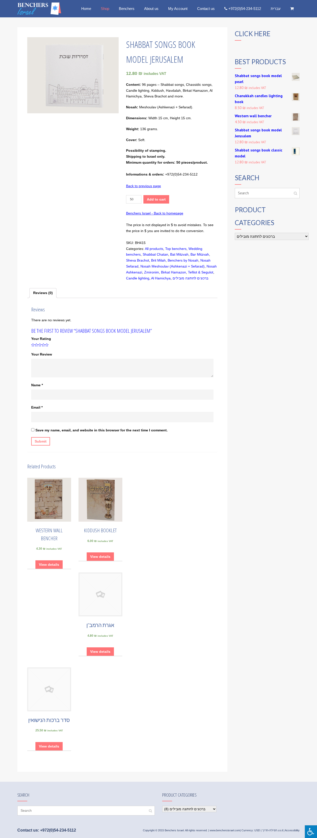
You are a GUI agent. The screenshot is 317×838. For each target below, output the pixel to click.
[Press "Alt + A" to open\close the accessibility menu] (311, 831)
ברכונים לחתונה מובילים (190, 278)
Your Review (41, 354)
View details (49, 565)
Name (37, 385)
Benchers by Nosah (183, 260)
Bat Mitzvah (179, 254)
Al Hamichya (161, 278)
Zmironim (151, 272)
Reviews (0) (43, 293)
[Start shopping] (292, 8)
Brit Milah (158, 260)
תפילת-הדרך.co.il (272, 830)
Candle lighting (137, 278)
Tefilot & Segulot (200, 272)
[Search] (295, 193)
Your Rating (41, 339)
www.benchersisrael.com (225, 830)
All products (154, 249)
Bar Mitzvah (199, 254)
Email (37, 407)
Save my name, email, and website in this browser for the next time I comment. (101, 430)
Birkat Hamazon (173, 272)
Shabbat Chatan (155, 254)
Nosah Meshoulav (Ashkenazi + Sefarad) (172, 266)
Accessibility (292, 830)
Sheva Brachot (137, 260)
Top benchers (175, 249)
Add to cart (156, 199)
